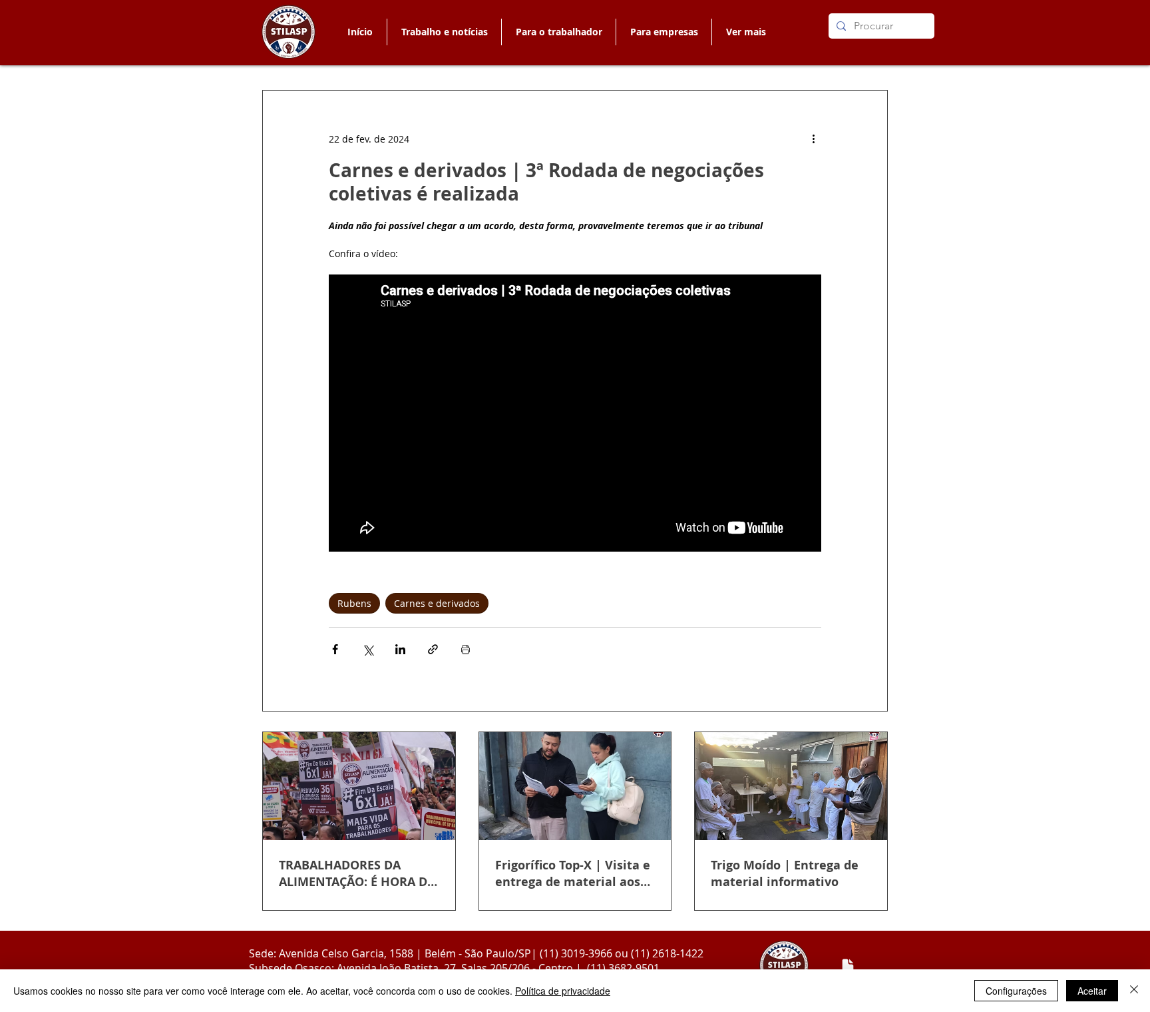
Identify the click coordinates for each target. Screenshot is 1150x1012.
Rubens (354, 603)
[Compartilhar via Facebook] (335, 649)
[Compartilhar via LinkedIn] (400, 649)
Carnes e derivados (437, 603)
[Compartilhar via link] (433, 649)
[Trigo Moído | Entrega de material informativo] (791, 786)
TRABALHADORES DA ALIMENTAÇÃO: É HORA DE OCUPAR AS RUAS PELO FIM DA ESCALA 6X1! (356, 873)
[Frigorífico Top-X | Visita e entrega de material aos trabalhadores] (575, 786)
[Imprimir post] (465, 649)
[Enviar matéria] (848, 966)
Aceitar (1092, 990)
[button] (558, 32)
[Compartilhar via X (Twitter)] (367, 649)
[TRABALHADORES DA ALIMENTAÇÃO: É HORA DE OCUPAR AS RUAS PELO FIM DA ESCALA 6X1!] (359, 786)
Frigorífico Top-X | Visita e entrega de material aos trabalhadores (572, 873)
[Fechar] (1134, 990)
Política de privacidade (562, 990)
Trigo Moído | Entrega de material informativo (785, 873)
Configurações (1016, 990)
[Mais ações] (813, 139)
